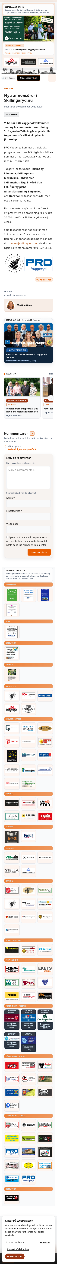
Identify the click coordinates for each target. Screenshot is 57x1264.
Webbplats (12, 523)
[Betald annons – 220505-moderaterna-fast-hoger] (28, 1040)
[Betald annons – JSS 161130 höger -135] (12, 969)
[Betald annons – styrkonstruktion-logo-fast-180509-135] (28, 969)
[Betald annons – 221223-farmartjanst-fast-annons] (28, 770)
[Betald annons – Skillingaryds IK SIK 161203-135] (12, 1066)
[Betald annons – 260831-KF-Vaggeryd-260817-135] (12, 653)
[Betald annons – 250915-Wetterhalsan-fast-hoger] (28, 728)
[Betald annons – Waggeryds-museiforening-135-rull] (28, 1152)
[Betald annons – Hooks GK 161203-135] (28, 1092)
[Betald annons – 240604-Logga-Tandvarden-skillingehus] (28, 742)
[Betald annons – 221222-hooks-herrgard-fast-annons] (28, 709)
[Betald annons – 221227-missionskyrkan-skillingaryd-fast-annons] (45, 890)
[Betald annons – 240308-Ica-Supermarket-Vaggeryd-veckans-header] (11, 62)
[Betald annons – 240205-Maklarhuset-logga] (45, 858)
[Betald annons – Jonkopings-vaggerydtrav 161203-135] (45, 1092)
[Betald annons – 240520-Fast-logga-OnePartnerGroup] (46, 62)
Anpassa (45, 1242)
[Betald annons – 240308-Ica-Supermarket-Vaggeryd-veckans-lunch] (12, 709)
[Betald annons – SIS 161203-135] (45, 1066)
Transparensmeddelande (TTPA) (18, 53)
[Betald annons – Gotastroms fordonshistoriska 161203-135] (28, 1165)
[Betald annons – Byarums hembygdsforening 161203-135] (12, 1165)
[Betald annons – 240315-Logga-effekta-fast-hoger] (28, 755)
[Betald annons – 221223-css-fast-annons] (12, 770)
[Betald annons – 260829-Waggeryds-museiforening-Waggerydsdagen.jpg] (45, 595)
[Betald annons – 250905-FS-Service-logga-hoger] (12, 742)
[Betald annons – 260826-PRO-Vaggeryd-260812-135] (28, 595)
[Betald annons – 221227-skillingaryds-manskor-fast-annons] (28, 1125)
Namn (10, 497)
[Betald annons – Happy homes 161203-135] (12, 803)
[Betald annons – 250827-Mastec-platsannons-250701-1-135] (12, 632)
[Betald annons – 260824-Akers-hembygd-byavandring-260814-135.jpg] (12, 595)
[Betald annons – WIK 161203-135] (12, 1079)
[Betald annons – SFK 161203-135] (12, 1106)
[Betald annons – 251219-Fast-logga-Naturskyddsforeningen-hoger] (28, 1138)
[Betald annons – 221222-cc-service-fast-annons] (45, 950)
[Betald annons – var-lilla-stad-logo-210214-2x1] (45, 803)
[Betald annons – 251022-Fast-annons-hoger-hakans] (45, 728)
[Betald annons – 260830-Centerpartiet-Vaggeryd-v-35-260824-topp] (28, 28)
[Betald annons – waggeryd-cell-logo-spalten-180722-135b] (12, 983)
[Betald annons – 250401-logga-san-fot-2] (12, 756)
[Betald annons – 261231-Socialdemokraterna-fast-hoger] (11, 1018)
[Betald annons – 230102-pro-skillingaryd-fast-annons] (28, 1179)
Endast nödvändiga (18, 1249)
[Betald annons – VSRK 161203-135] (28, 1079)
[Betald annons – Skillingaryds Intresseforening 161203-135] (12, 1125)
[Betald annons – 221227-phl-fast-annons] (12, 784)
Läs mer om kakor (14, 1242)
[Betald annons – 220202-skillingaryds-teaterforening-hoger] (45, 1152)
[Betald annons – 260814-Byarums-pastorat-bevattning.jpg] (12, 675)
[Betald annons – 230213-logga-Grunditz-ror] (45, 770)
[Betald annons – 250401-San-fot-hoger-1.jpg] (45, 742)
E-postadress (14, 510)
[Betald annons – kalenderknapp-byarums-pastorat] (45, 904)
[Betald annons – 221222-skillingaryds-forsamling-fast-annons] (12, 917)
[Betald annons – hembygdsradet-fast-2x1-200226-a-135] (45, 1165)
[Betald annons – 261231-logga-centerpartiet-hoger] (45, 1018)
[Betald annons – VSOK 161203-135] (45, 1079)
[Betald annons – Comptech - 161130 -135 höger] (28, 996)
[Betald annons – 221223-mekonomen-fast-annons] (12, 950)
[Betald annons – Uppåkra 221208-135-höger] (45, 969)
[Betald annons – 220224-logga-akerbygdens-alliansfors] (45, 917)
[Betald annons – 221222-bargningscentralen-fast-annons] (28, 950)
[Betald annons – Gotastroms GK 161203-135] (12, 1092)
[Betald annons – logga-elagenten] (45, 816)
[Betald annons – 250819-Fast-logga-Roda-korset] (28, 803)
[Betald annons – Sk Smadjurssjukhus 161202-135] (28, 784)
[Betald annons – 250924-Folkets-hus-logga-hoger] (12, 837)
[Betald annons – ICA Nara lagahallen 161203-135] (28, 696)
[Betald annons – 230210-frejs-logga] (28, 836)
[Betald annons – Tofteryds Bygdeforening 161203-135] (45, 1125)
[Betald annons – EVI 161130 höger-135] (45, 996)
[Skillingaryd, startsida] (28, 78)
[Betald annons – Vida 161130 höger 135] (28, 983)
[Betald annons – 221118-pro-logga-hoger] (12, 1152)
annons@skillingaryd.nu (23, 243)
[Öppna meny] (52, 78)
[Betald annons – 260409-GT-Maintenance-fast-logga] (12, 728)
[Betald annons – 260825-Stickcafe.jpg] (12, 610)
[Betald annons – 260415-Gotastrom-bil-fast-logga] (28, 62)
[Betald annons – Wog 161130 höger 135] (45, 983)
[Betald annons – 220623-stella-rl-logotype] (12, 871)
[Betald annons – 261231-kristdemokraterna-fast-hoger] (28, 1018)
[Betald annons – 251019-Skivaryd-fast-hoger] (45, 1138)
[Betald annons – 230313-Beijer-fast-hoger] (28, 816)
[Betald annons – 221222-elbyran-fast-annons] (45, 755)
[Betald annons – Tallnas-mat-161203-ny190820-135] (12, 696)
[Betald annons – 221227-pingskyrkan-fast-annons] (28, 890)
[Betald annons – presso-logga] (12, 996)
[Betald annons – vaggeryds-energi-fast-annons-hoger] (12, 1198)
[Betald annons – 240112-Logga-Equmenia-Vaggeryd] (28, 917)
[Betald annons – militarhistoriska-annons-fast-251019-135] (12, 1138)
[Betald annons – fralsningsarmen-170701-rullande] (12, 890)
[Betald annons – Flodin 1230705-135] (28, 858)
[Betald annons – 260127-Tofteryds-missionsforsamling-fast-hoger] (28, 904)
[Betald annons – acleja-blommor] (12, 816)
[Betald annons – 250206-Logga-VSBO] (12, 858)
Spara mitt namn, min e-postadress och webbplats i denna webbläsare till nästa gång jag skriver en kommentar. (26, 541)
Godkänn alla (14, 1256)
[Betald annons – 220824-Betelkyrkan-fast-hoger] (12, 930)
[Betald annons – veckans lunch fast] (45, 696)
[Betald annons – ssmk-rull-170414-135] (28, 1066)
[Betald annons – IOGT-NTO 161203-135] (12, 1179)
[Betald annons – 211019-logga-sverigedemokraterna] (11, 1038)
